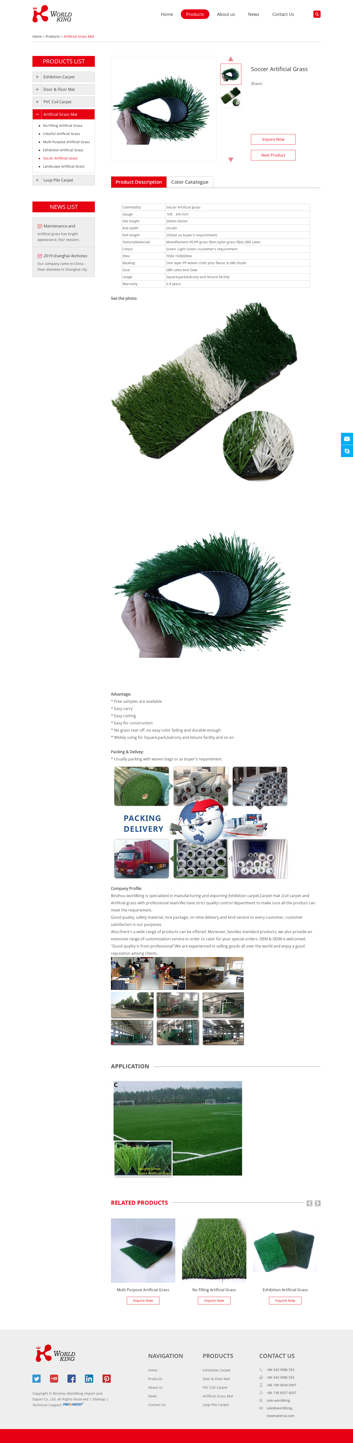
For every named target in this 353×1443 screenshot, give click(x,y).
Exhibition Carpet (59, 76)
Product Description (139, 182)
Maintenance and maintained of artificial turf (64, 226)
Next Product (273, 155)
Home (167, 14)
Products (195, 14)
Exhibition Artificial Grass (285, 1289)
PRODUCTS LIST (64, 61)
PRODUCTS (218, 1356)
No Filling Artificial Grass (214, 1289)
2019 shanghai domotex (65, 255)
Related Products (139, 1202)
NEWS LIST (64, 207)
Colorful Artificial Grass (61, 133)
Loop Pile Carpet (58, 180)
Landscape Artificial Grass (63, 166)
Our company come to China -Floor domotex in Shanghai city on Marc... (62, 266)
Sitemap (98, 1399)
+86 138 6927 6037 (281, 1392)
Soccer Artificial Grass (60, 158)
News (253, 14)
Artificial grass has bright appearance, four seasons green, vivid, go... (58, 237)
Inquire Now (273, 139)
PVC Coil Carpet (57, 101)
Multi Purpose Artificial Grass (143, 1289)
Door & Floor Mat (59, 89)
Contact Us (283, 14)
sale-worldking (278, 1400)
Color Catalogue (190, 182)
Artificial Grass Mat (79, 36)
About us (226, 14)
